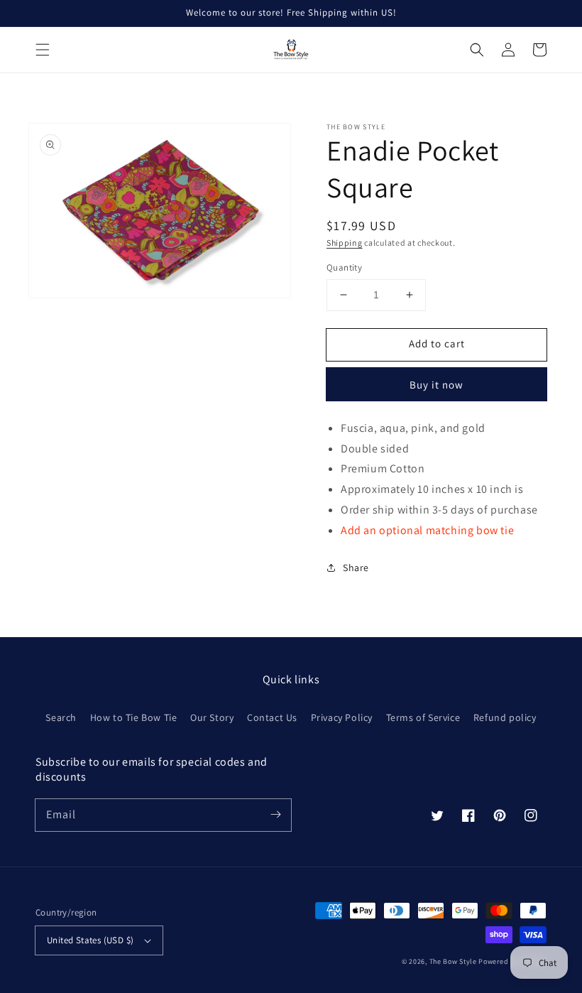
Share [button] (356, 567)
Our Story (212, 717)
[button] (42, 49)
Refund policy (505, 717)
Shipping (344, 242)
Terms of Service (423, 717)
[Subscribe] (275, 814)
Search (61, 717)
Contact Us (272, 717)
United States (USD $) (90, 940)
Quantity (344, 267)
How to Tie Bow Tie (133, 717)
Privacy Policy (342, 717)
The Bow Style (453, 961)
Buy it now (436, 384)
